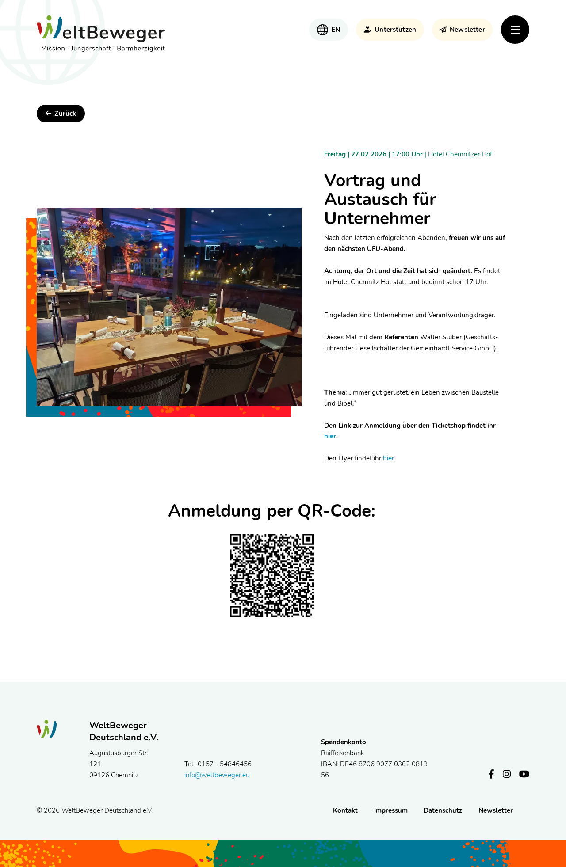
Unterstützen (395, 29)
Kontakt (345, 810)
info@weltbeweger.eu (216, 775)
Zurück (65, 113)
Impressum (391, 810)
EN (335, 29)
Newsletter (467, 29)
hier (330, 436)
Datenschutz (443, 810)
